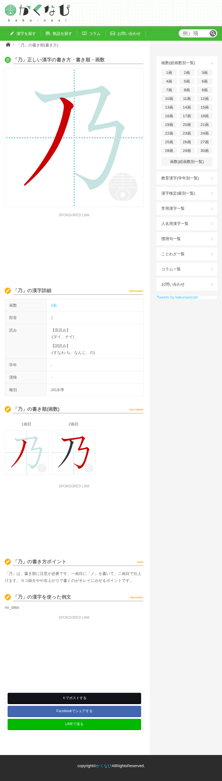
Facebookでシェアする (74, 711)
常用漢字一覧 (173, 208)
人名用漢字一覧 (175, 223)
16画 (169, 116)
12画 (205, 98)
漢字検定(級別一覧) (178, 193)
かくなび (104, 766)
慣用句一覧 (171, 239)
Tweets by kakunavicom (177, 297)
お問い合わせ (173, 284)
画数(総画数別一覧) (187, 161)
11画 (187, 98)
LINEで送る (74, 724)
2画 (54, 305)
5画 (187, 81)
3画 (205, 72)
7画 (169, 90)
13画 (169, 107)
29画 (187, 150)
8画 (187, 90)
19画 (169, 124)
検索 (213, 33)
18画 (205, 116)
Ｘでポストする (74, 698)
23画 (187, 133)
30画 (205, 150)
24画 (205, 133)
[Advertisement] (74, 247)
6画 (205, 81)
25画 (169, 142)
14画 (187, 107)
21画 (205, 124)
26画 (187, 142)
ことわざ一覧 (173, 254)
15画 (205, 107)
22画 (169, 133)
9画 (205, 90)
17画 (187, 116)
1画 (169, 72)
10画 (169, 98)
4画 (169, 81)
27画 (205, 142)
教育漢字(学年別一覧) (180, 178)
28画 (169, 150)
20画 (187, 124)
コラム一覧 (171, 269)
